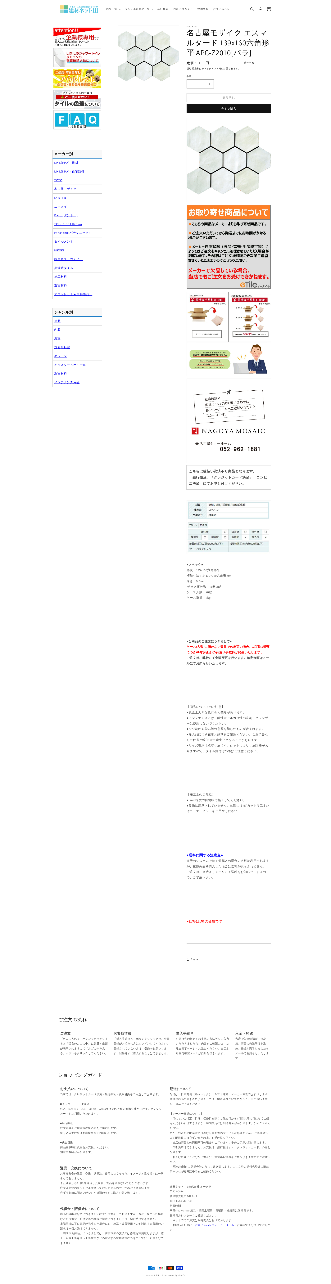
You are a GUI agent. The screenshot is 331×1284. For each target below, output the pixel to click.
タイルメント (63, 242)
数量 (189, 76)
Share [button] (194, 959)
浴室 (57, 338)
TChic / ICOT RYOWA (68, 224)
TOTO (58, 180)
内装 (57, 330)
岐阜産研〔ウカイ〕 (68, 259)
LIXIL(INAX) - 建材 (66, 163)
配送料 (195, 68)
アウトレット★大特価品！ (73, 294)
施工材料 (60, 277)
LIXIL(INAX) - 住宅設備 (69, 171)
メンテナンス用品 (67, 382)
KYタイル (60, 198)
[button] (113, 9)
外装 (57, 321)
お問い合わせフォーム (209, 1225)
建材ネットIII (160, 1275)
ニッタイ (60, 206)
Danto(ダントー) (66, 215)
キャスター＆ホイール (70, 365)
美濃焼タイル (63, 268)
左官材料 (60, 285)
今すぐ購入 (228, 108)
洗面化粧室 (62, 347)
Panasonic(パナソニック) (72, 233)
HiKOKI (59, 250)
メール (230, 1225)
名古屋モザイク (65, 189)
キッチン (60, 356)
